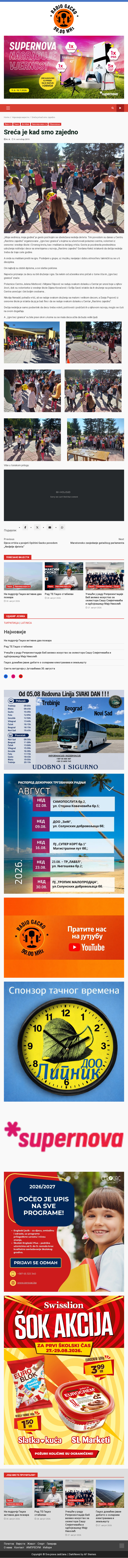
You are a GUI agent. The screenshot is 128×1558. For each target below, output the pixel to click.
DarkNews (74, 1554)
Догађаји (25, 124)
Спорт (116, 586)
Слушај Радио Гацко (120, 108)
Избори (47, 1547)
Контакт (19, 1547)
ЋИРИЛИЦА (11, 622)
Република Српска (104, 586)
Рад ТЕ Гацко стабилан (64, 576)
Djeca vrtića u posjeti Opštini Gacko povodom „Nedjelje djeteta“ (30, 543)
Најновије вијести (39, 124)
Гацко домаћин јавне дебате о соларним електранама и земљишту (45, 662)
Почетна (9, 1543)
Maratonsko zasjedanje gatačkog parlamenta (97, 541)
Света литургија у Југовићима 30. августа (29, 668)
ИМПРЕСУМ (33, 1547)
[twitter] (37, 527)
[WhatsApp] (62, 527)
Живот (31, 1543)
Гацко (16, 124)
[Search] (113, 108)
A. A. (8, 139)
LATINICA (26, 622)
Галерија (51, 1543)
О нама (8, 1547)
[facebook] (25, 527)
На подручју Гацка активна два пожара (23, 576)
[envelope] (50, 527)
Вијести (8, 124)
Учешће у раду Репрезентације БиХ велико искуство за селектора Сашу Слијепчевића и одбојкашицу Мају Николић (105, 576)
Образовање (54, 124)
